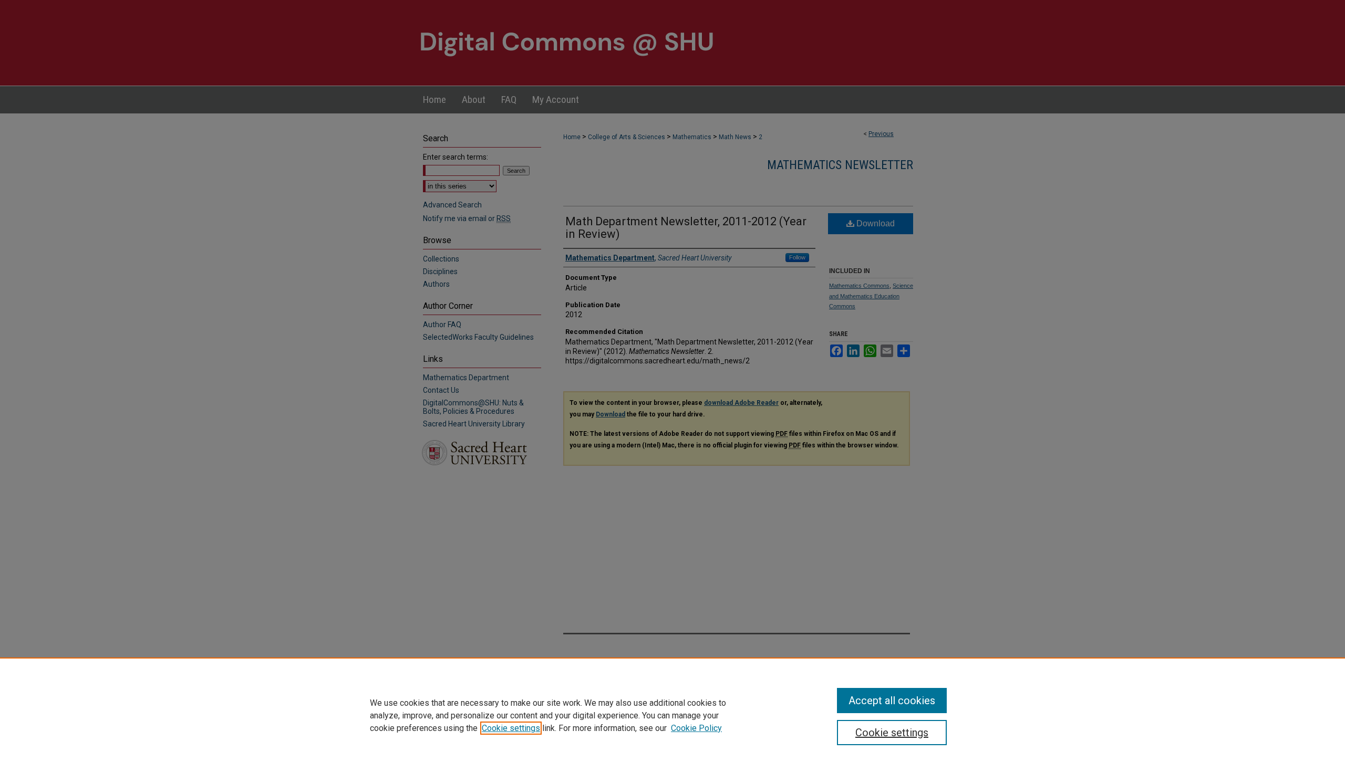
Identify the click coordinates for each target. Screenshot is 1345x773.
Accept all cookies (892, 700)
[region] (672, 715)
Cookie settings (511, 728)
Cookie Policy (696, 728)
